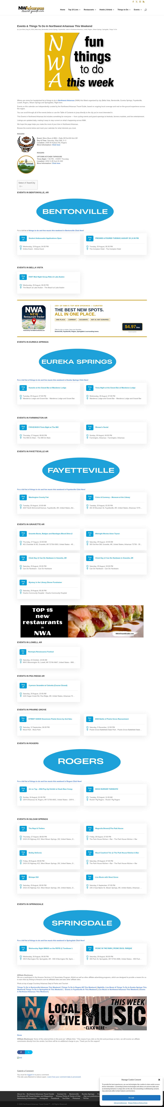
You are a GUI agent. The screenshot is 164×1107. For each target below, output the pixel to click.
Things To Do (113, 29)
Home (62, 10)
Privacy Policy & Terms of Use (137, 1103)
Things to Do (123, 10)
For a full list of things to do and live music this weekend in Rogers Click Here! (49, 824)
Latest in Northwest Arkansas (74, 29)
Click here (56, 145)
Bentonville (45, 29)
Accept (131, 1098)
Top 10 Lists (73, 10)
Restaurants (89, 10)
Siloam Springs (97, 29)
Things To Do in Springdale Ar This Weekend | (44, 1032)
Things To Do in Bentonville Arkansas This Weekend (38, 1029)
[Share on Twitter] (29, 1094)
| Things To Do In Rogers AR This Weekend (78, 1029)
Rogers (90, 29)
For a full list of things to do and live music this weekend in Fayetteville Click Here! (51, 532)
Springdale (105, 29)
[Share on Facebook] (21, 1094)
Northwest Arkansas (66, 100)
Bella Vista (38, 29)
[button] (159, 1080)
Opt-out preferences (120, 1103)
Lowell (85, 29)
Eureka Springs (53, 29)
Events (137, 10)
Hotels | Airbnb (106, 10)
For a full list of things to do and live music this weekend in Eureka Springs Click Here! (52, 422)
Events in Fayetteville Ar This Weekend (81, 1032)
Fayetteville (61, 29)
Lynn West (22, 29)
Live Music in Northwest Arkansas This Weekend (118, 1032)
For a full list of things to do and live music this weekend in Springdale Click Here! (51, 983)
